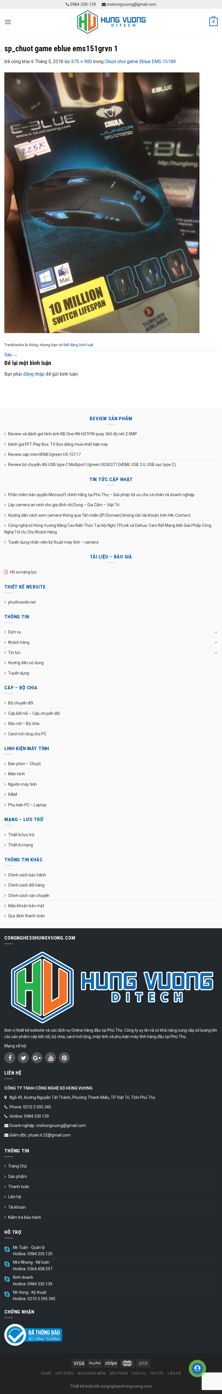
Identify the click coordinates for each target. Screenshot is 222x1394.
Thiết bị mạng (20, 845)
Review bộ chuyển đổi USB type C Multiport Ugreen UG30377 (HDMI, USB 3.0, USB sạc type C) (92, 464)
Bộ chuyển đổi (20, 703)
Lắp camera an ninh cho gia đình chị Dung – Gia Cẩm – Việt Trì (63, 505)
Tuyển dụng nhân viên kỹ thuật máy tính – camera (53, 542)
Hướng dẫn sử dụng (26, 662)
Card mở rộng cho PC (27, 734)
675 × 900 (81, 61)
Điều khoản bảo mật (26, 905)
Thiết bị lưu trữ (21, 834)
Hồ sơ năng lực (23, 572)
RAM (12, 794)
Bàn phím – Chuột (24, 763)
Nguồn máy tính (22, 784)
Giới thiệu (64, 1373)
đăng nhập (34, 374)
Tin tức (14, 652)
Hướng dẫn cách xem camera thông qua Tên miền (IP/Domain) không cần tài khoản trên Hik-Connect (99, 515)
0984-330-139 (82, 4)
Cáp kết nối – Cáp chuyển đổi (34, 713)
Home (46, 1373)
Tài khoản (17, 1207)
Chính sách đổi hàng (26, 885)
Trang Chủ (17, 1166)
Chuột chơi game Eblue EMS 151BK (140, 61)
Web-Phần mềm (91, 1373)
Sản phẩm (17, 1176)
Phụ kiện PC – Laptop (27, 805)
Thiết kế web (81, 1386)
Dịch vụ (14, 632)
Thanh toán (18, 1186)
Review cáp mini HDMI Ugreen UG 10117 (44, 454)
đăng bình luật (82, 345)
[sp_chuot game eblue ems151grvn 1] (101, 202)
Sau (11, 354)
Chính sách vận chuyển (28, 895)
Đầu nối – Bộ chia (23, 723)
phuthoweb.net (22, 602)
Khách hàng (18, 642)
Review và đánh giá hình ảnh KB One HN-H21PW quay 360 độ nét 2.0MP (72, 434)
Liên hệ (14, 1196)
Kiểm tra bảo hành (24, 1217)
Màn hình (16, 774)
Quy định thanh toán (26, 916)
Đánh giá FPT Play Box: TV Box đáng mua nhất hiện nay (58, 444)
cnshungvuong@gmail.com (131, 4)
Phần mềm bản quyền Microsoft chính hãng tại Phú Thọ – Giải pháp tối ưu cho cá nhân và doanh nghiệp (101, 494)
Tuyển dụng (18, 673)
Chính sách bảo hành (27, 875)
